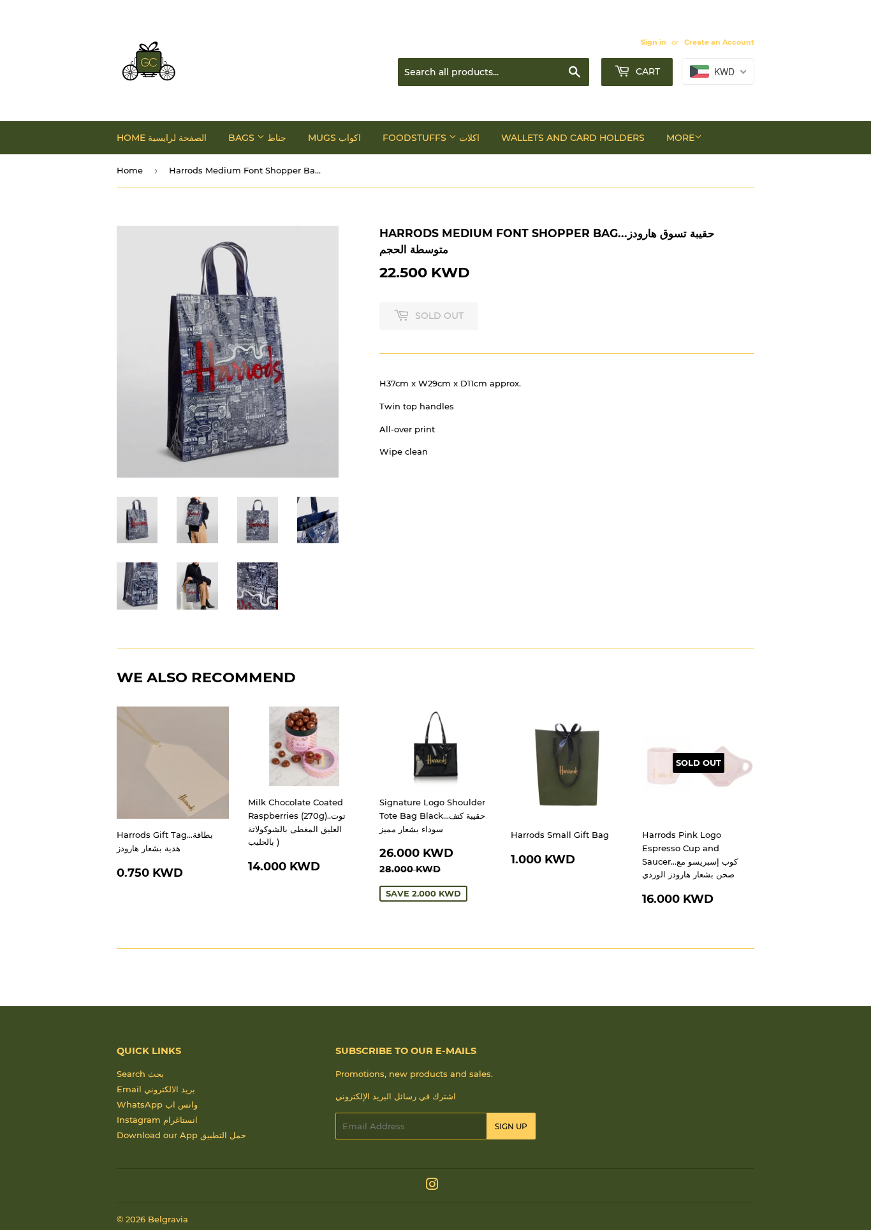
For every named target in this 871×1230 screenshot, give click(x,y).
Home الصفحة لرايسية (162, 137)
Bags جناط (257, 137)
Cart (646, 71)
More (680, 137)
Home (130, 170)
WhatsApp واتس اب (157, 1104)
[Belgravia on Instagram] (432, 1186)
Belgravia (168, 1219)
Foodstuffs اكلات (431, 137)
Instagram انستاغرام (157, 1120)
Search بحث (140, 1074)
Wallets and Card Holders (573, 137)
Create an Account (719, 42)
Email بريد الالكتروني (156, 1089)
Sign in (653, 42)
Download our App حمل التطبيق (181, 1135)
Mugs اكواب (334, 137)
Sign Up (511, 1126)
